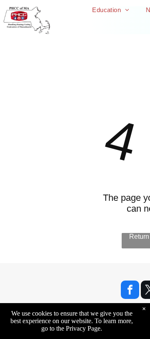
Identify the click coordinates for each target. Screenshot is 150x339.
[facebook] (130, 291)
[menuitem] (111, 9)
